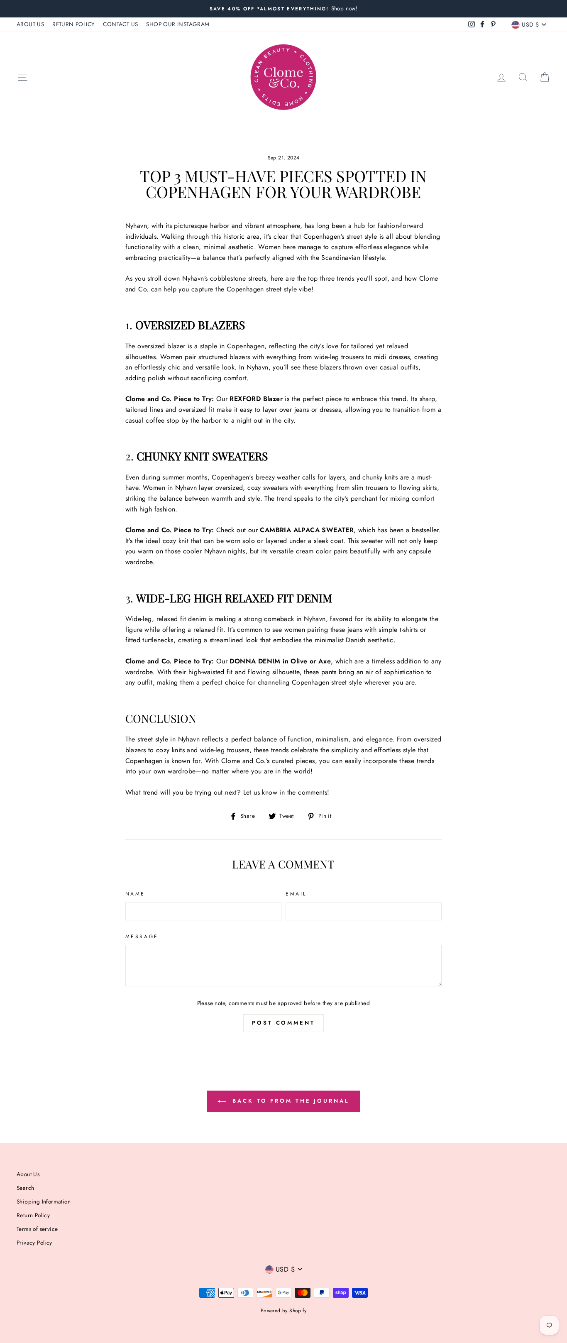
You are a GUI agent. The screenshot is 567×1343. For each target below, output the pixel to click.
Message (142, 936)
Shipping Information (44, 1201)
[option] (283, 8)
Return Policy (33, 1215)
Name (135, 894)
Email (296, 894)
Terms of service (37, 1229)
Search (25, 1188)
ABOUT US (30, 24)
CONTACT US (120, 24)
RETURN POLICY (73, 24)
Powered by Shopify (283, 1310)
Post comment (283, 1023)
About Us (28, 1174)
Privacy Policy (34, 1242)
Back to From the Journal (289, 1101)
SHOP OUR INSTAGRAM (177, 24)
